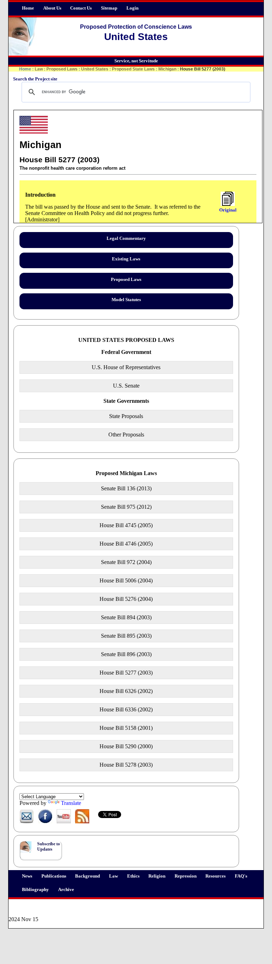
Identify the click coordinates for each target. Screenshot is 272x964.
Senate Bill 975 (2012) (126, 507)
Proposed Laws (62, 69)
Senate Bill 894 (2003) (126, 617)
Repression (186, 876)
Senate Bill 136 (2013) (126, 488)
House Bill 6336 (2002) (126, 709)
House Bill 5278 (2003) (126, 765)
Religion (156, 876)
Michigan (167, 69)
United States (94, 69)
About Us (52, 8)
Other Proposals (126, 435)
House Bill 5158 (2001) (126, 728)
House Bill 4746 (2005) (126, 544)
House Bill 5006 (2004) (126, 580)
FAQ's (241, 876)
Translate (71, 803)
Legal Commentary (126, 238)
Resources (215, 876)
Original (228, 210)
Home (28, 8)
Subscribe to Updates (48, 846)
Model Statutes (126, 299)
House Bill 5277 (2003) (126, 673)
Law (113, 876)
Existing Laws (126, 258)
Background (87, 876)
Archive (66, 889)
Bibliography (35, 889)
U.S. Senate (126, 386)
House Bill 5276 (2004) (126, 599)
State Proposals (126, 416)
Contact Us (81, 8)
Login (132, 8)
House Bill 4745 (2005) (126, 525)
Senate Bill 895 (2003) (126, 636)
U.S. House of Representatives (126, 367)
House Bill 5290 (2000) (126, 746)
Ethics (133, 876)
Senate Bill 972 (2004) (126, 562)
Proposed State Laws (133, 69)
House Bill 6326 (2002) (126, 691)
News (27, 876)
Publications (53, 876)
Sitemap (109, 8)
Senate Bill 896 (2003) (126, 654)
